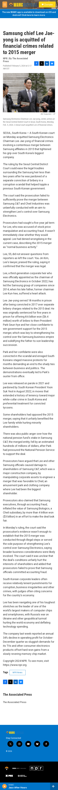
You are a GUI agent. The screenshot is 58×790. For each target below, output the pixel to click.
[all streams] (54, 786)
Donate (48, 4)
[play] (4, 786)
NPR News (17, 672)
